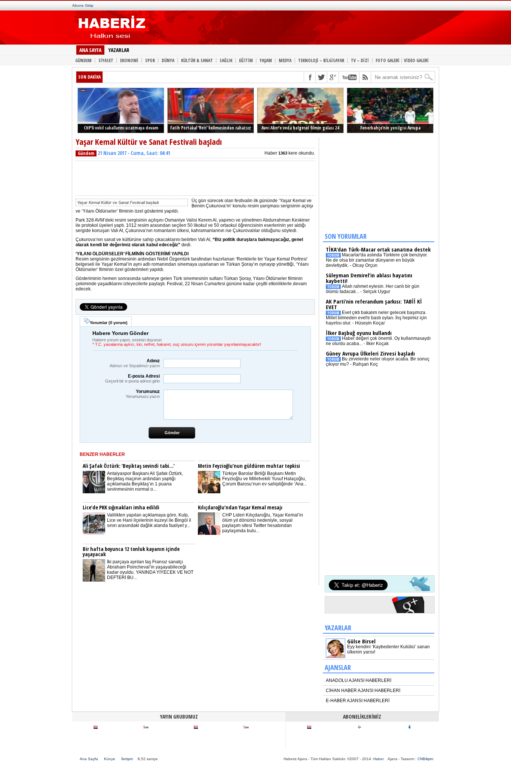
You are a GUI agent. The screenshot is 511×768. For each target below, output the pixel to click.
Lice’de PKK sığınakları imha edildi (121, 507)
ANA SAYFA (90, 50)
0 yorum (118, 322)
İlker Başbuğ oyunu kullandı (359, 332)
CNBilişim (425, 759)
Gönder (172, 432)
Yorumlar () (109, 322)
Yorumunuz (143, 394)
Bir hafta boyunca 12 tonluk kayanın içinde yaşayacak (131, 551)
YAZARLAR (118, 50)
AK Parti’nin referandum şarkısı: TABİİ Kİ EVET (374, 304)
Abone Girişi (82, 5)
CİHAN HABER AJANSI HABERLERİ (363, 690)
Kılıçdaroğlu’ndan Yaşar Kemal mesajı (240, 507)
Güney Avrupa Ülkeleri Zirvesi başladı (370, 353)
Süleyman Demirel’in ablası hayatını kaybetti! (369, 277)
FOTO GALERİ (388, 60)
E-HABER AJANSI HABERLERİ (357, 700)
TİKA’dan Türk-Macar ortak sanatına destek (378, 249)
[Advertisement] (288, 29)
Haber (378, 759)
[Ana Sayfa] (110, 40)
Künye (109, 759)
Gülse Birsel (361, 641)
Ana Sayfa (89, 759)
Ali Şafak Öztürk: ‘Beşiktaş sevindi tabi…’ (129, 465)
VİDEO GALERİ (416, 60)
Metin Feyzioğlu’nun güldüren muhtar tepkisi (249, 465)
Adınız (135, 363)
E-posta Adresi (132, 378)
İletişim (127, 759)
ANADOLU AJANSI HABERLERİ (358, 680)
